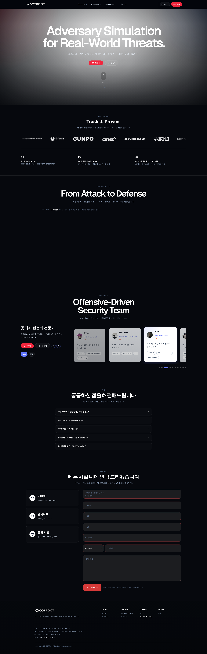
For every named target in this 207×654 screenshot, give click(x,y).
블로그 (142, 613)
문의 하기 (28, 271)
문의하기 (176, 4)
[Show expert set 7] (178, 367)
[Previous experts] (53, 346)
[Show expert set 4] (167, 367)
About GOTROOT (127, 613)
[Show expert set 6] (175, 367)
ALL (24, 354)
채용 (159, 613)
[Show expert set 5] (171, 367)
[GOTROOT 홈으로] (35, 4)
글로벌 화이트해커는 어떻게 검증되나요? (73, 437)
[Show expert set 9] (183, 367)
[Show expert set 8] (180, 367)
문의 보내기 (91, 587)
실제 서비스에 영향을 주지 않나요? (71, 420)
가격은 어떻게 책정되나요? (68, 429)
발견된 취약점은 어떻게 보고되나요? (72, 446)
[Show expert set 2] (162, 367)
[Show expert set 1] (159, 367)
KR (31, 354)
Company (95, 4)
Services (81, 4)
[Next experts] (58, 346)
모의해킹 (105, 616)
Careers (124, 4)
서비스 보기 (112, 63)
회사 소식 (124, 616)
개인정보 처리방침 (146, 616)
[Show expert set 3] (164, 367)
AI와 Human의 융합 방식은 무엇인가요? (73, 412)
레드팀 (104, 613)
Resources (109, 4)
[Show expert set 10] (185, 367)
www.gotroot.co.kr (45, 518)
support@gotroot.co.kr (47, 637)
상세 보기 (44, 271)
